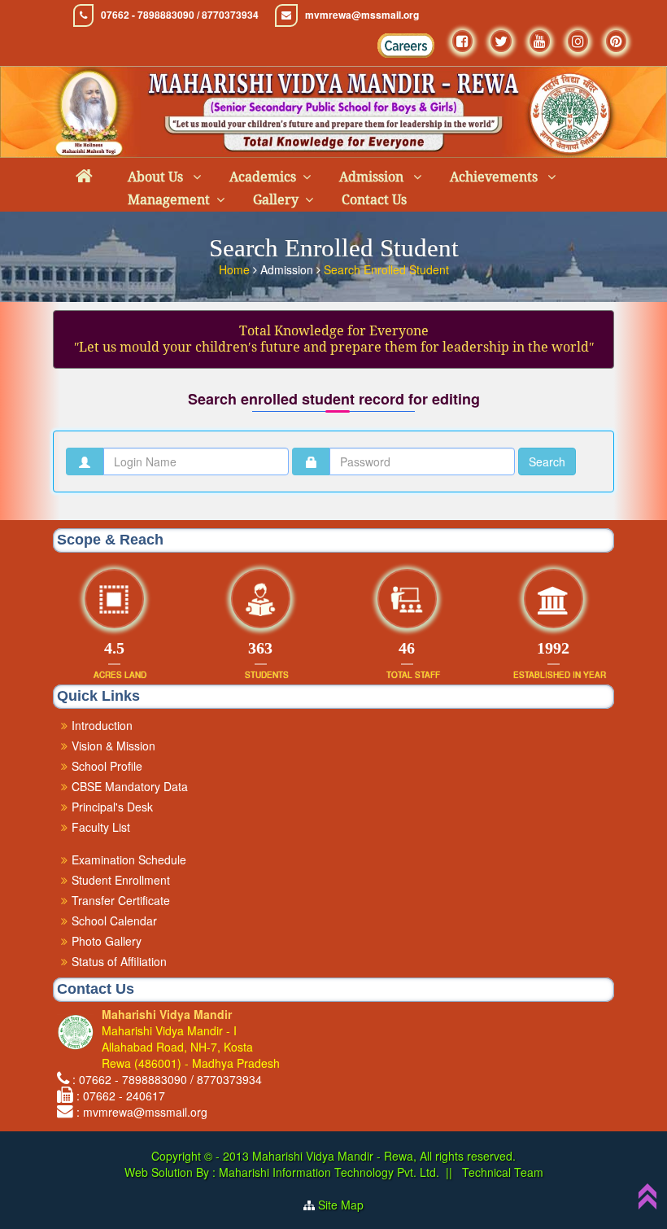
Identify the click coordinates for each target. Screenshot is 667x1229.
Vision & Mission (113, 745)
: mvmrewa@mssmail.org (141, 1112)
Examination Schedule (129, 859)
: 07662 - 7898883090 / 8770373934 (167, 1079)
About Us (157, 177)
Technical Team (501, 1172)
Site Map (341, 1204)
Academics (262, 177)
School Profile (107, 766)
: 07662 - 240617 (120, 1095)
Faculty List (101, 827)
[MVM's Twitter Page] (501, 41)
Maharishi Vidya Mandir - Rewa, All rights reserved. (384, 1156)
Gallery (276, 200)
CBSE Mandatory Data (130, 786)
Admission (373, 177)
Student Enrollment (121, 880)
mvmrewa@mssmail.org (362, 15)
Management (169, 200)
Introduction (102, 725)
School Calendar (114, 920)
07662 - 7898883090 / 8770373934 (180, 15)
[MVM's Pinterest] (616, 41)
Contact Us (374, 200)
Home (236, 269)
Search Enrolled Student (386, 269)
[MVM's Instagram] (578, 41)
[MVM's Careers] (405, 45)
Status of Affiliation (119, 961)
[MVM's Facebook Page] (462, 41)
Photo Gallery (107, 941)
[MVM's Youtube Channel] (540, 41)
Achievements (495, 177)
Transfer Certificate (121, 900)
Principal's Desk (112, 806)
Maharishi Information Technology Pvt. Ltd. (327, 1172)
